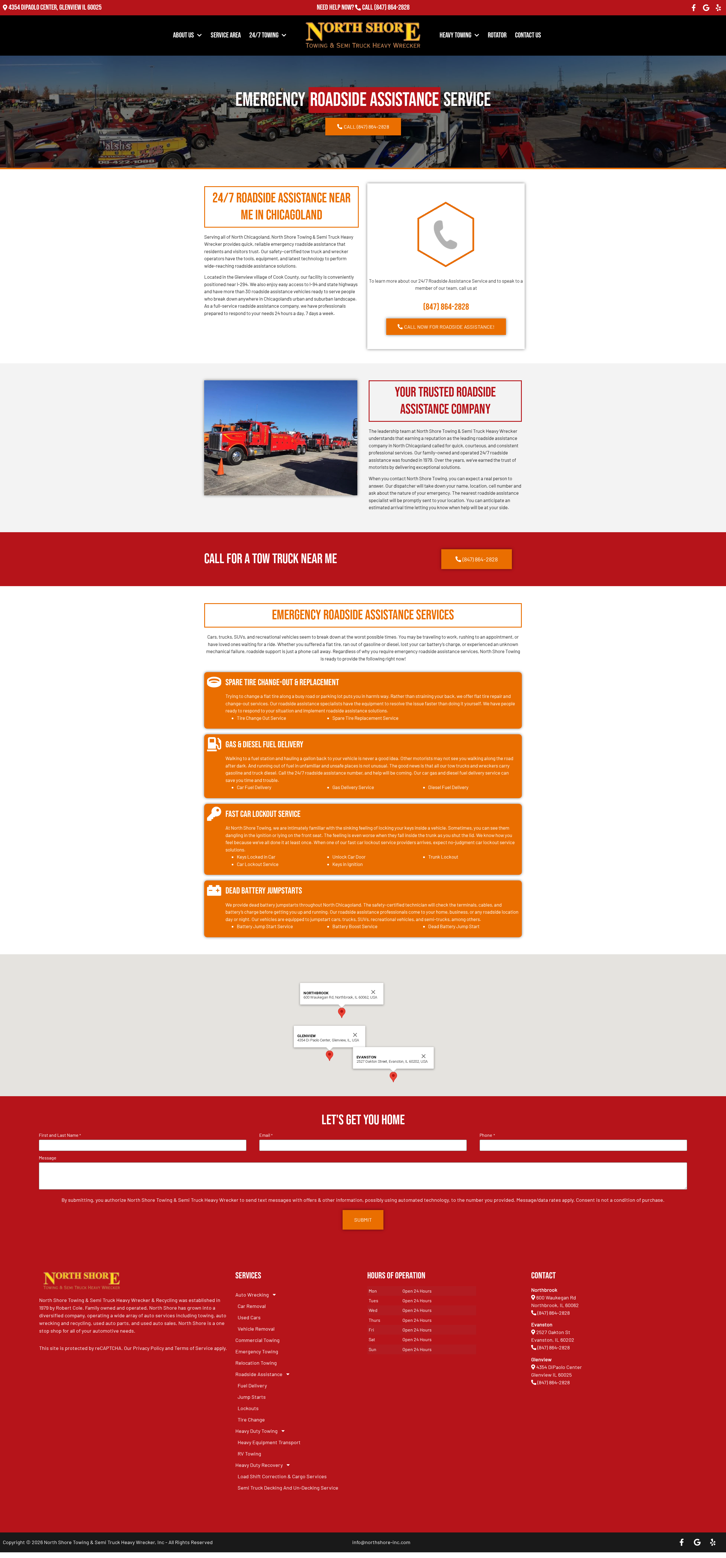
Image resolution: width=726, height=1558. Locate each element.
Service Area (226, 35)
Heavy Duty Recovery (259, 1465)
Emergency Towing (256, 1351)
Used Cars (249, 1317)
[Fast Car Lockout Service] (214, 814)
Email (266, 1135)
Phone (487, 1135)
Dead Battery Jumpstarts (263, 890)
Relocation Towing (256, 1363)
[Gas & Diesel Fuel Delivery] (214, 744)
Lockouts (248, 1408)
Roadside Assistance (258, 1374)
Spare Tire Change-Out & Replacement (282, 682)
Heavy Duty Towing (256, 1431)
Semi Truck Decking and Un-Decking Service (288, 1487)
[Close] (355, 1035)
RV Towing (249, 1453)
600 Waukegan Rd (556, 1297)
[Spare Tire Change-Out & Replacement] (214, 682)
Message (47, 1158)
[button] (329, 1055)
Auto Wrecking (252, 1294)
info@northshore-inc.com (381, 1542)
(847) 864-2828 (392, 7)
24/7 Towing (263, 35)
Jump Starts (252, 1397)
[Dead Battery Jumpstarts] (214, 890)
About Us (183, 35)
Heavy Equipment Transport (269, 1442)
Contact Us (528, 35)
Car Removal (252, 1306)
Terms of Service (193, 1348)
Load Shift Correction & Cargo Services (282, 1476)
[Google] (706, 7)
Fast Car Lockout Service (263, 814)
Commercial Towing (257, 1340)
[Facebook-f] (693, 7)
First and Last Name (60, 1135)
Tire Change (251, 1419)
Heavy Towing (455, 35)
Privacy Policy (148, 1348)
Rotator (497, 35)
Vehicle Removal (256, 1329)
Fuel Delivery (252, 1385)
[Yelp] (718, 7)
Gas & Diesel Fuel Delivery (264, 744)
